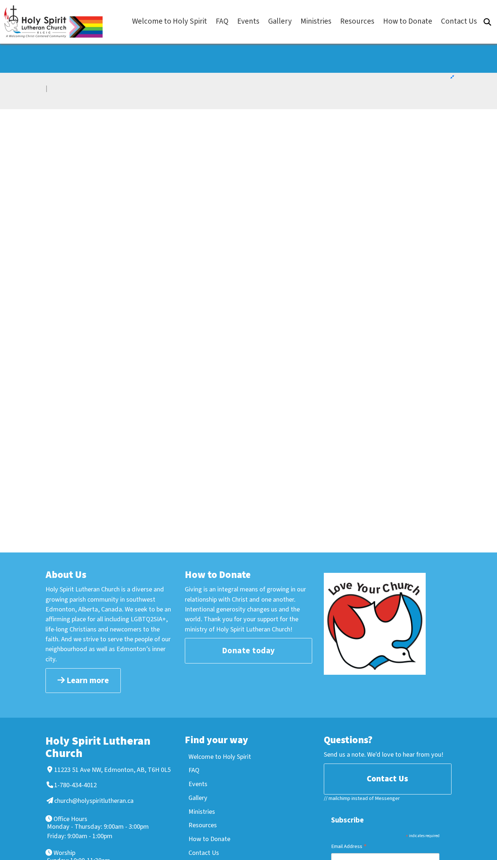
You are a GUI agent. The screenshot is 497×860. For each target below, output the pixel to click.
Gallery (197, 797)
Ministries (201, 811)
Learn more (87, 680)
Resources (202, 825)
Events (197, 784)
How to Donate (209, 839)
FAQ (193, 770)
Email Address (349, 847)
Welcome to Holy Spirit (219, 756)
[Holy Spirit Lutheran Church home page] (56, 22)
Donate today (248, 651)
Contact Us (203, 852)
